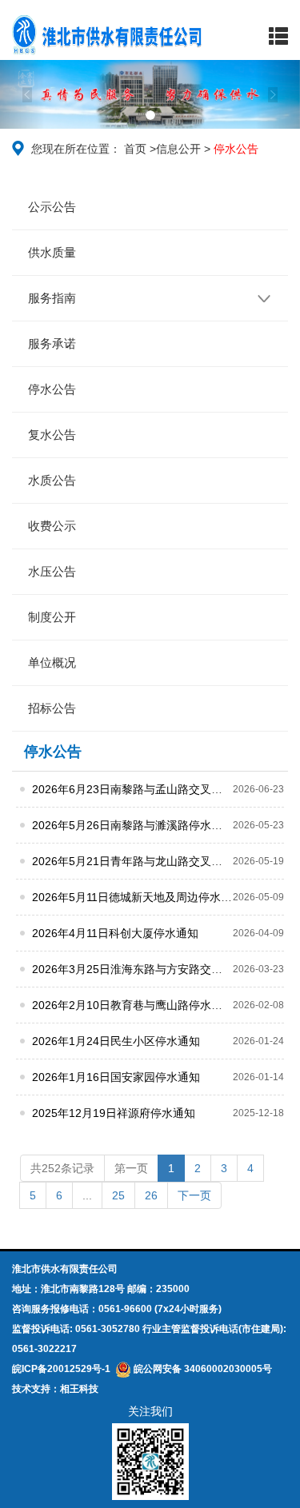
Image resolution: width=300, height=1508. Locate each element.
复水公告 (52, 434)
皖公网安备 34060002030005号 (201, 1368)
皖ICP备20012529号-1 (61, 1368)
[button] (22, 94)
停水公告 (52, 389)
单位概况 (52, 662)
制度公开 (52, 617)
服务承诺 (52, 343)
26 (151, 1195)
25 (118, 1195)
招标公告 (52, 708)
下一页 (194, 1195)
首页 (135, 148)
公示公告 (52, 206)
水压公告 (52, 571)
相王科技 (79, 1388)
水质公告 (52, 480)
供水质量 (52, 252)
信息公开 (178, 148)
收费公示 (52, 526)
